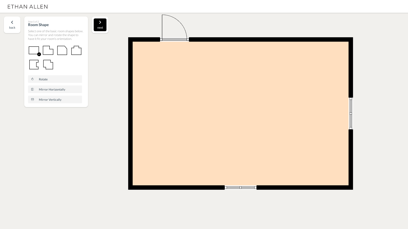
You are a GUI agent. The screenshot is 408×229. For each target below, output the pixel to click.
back (12, 27)
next (100, 27)
